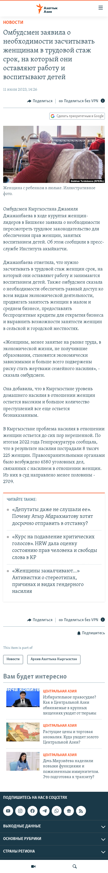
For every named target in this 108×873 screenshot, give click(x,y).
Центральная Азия (60, 691)
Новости (13, 22)
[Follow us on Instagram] (20, 811)
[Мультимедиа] (33, 866)
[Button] (39, 101)
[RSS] (81, 811)
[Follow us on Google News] (69, 811)
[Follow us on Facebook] (32, 811)
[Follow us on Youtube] (8, 811)
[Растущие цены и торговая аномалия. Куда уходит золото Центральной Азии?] (23, 732)
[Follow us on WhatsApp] (57, 811)
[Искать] (75, 866)
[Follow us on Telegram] (45, 811)
